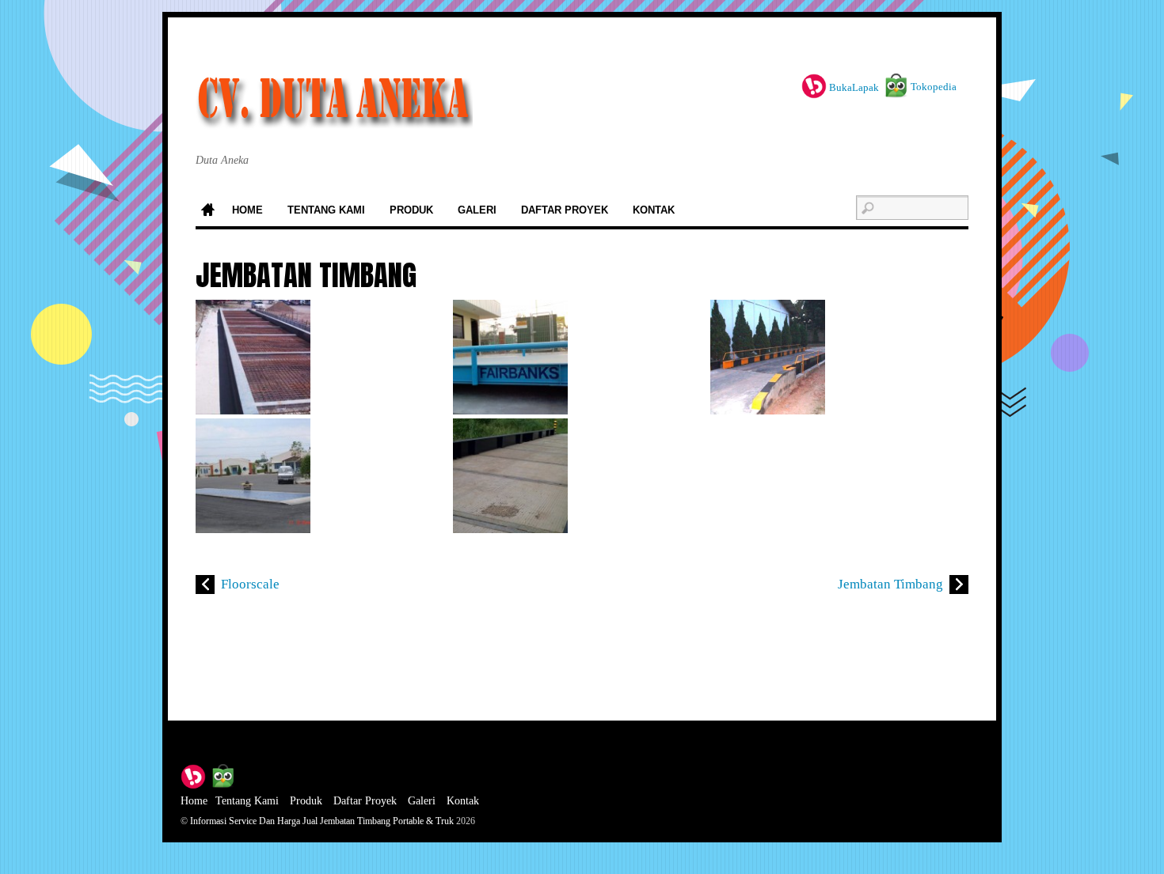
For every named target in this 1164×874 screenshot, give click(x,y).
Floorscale (250, 584)
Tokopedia (932, 87)
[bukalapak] (193, 775)
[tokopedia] (222, 775)
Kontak (654, 210)
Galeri (477, 210)
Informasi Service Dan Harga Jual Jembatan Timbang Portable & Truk (322, 821)
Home (207, 211)
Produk (411, 210)
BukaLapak (853, 87)
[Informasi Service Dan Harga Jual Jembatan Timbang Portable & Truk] (334, 111)
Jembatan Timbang (890, 584)
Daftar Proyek (564, 210)
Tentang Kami (326, 210)
